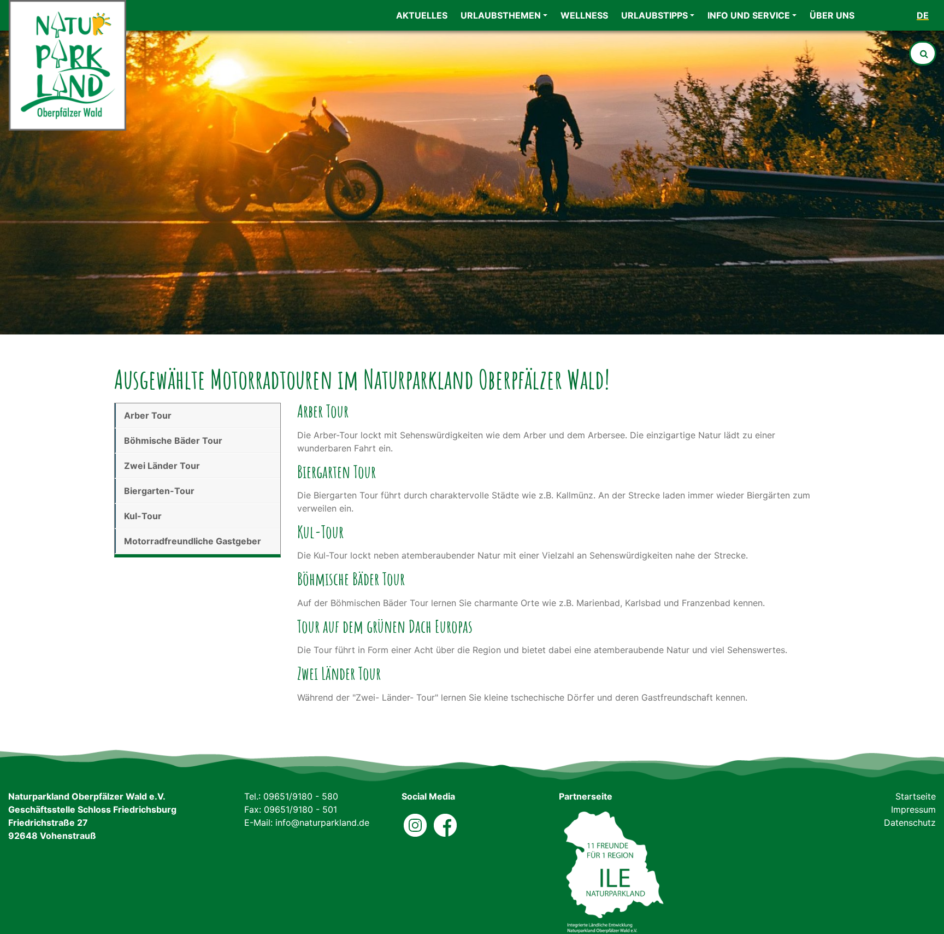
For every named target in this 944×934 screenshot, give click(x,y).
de (923, 15)
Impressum (913, 809)
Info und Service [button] (748, 15)
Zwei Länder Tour (162, 465)
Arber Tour (148, 415)
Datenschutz (910, 822)
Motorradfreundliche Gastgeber (192, 541)
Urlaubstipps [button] (654, 15)
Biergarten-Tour (159, 490)
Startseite (915, 796)
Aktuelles (421, 15)
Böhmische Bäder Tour (173, 440)
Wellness (584, 15)
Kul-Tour (143, 515)
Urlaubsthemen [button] (501, 15)
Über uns (832, 15)
